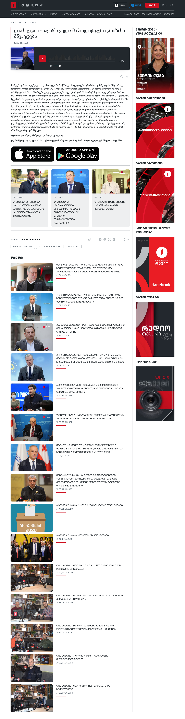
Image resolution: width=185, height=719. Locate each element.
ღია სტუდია (30, 23)
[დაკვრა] (42, 58)
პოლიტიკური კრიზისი (49, 247)
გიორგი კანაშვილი (22, 247)
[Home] (13, 5)
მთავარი (16, 23)
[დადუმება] (50, 66)
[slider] (60, 66)
